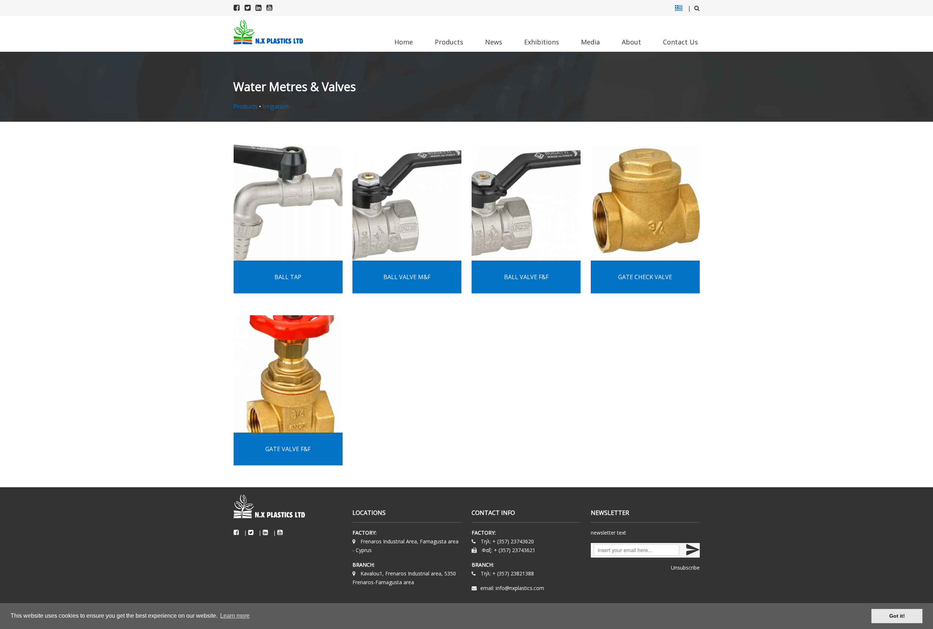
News (493, 42)
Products (449, 42)
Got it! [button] (897, 616)
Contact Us (680, 42)
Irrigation (275, 106)
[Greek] (678, 8)
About (631, 42)
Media (590, 42)
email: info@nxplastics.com (512, 588)
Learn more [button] (235, 616)
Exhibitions (541, 42)
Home (403, 42)
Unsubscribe (685, 567)
